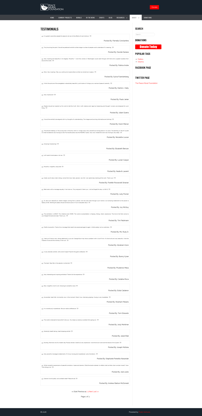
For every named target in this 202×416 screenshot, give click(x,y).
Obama (141, 62)
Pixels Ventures (144, 412)
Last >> (96, 392)
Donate (154, 7)
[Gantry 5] (52, 7)
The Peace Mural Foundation (146, 83)
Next (91, 392)
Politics (140, 59)
